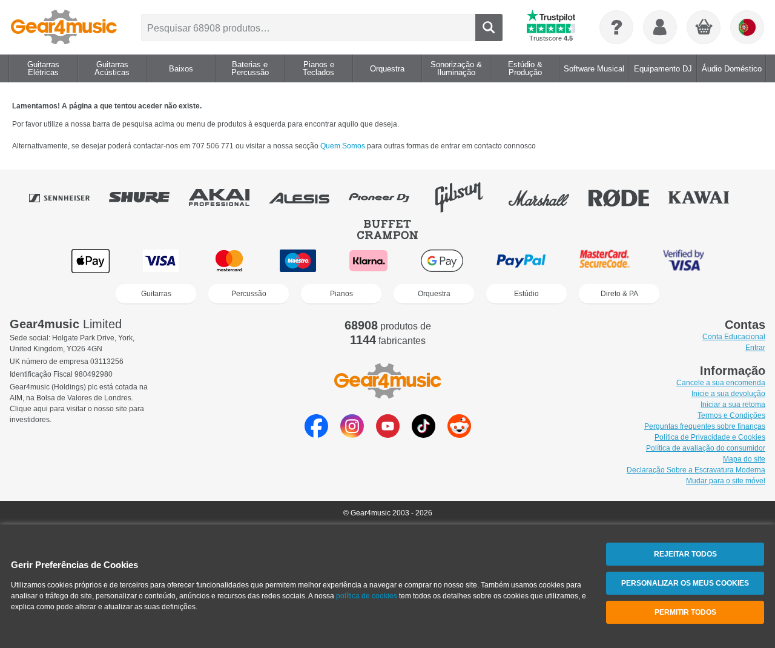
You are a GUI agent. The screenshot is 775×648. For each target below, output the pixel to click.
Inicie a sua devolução (728, 393)
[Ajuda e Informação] (616, 27)
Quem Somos (343, 146)
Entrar (755, 347)
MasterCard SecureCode (604, 261)
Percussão (248, 293)
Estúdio (526, 293)
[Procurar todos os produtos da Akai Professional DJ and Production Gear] (228, 197)
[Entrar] (660, 27)
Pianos (341, 293)
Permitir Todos (685, 612)
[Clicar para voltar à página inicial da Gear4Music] (64, 27)
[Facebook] (316, 434)
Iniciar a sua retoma (733, 404)
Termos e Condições (731, 415)
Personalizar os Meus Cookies (685, 583)
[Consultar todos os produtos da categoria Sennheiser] (68, 197)
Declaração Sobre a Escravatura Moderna (696, 470)
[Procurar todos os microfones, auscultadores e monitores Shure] (148, 197)
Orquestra (434, 293)
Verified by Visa (683, 261)
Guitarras (156, 293)
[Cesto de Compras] (704, 28)
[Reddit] (459, 434)
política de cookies (366, 596)
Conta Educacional (733, 336)
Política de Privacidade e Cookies (710, 437)
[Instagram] (352, 434)
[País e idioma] (747, 27)
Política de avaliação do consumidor (705, 448)
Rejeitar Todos (685, 554)
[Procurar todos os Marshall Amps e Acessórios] (547, 197)
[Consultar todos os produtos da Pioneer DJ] (387, 197)
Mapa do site (744, 459)
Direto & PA (619, 293)
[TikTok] (423, 434)
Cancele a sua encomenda (720, 383)
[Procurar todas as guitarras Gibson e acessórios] (467, 197)
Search (489, 27)
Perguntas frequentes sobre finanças (704, 426)
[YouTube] (388, 434)
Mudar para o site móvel (725, 481)
